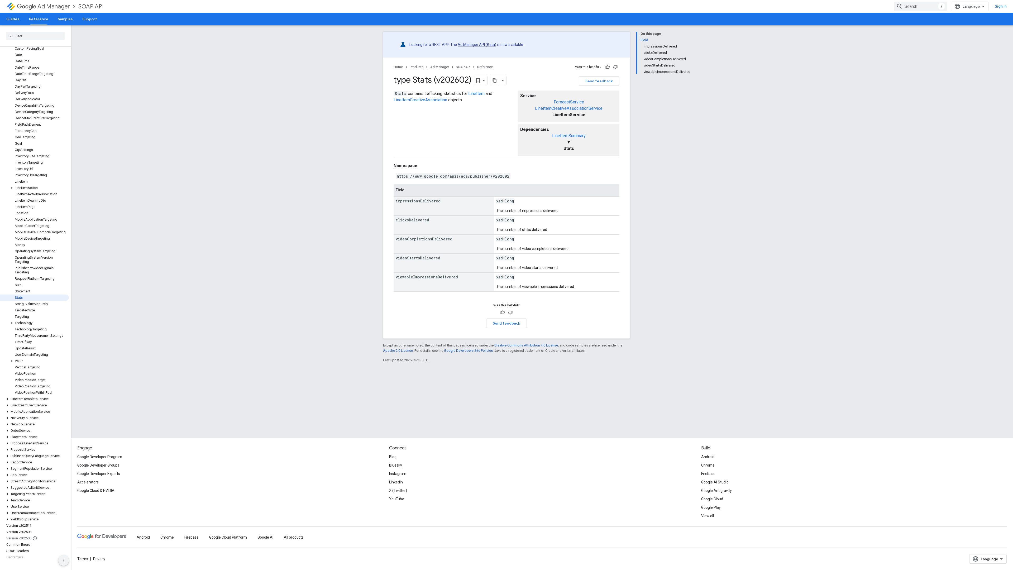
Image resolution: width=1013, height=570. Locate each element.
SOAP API (91, 6)
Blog (392, 457)
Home (398, 67)
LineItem (476, 93)
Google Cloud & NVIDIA (95, 490)
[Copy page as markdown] (494, 80)
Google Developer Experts (98, 474)
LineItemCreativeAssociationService (569, 108)
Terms (82, 559)
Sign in (1001, 6)
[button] (34, 188)
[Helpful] (607, 67)
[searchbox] (35, 36)
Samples (65, 19)
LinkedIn (396, 482)
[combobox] (920, 6)
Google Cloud (712, 499)
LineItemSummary (569, 135)
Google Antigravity (716, 490)
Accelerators (88, 482)
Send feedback (599, 81)
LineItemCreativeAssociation (420, 99)
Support (89, 19)
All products (294, 537)
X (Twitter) (398, 490)
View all (707, 516)
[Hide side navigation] (63, 560)
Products (416, 67)
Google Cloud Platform (228, 537)
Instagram (397, 474)
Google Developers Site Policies (468, 351)
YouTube (396, 499)
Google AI (265, 537)
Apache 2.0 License (398, 351)
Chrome (708, 465)
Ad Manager (53, 6)
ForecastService (569, 101)
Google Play (711, 507)
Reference (38, 19)
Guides (13, 19)
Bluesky (395, 465)
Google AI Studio (715, 482)
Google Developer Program (99, 457)
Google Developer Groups (98, 465)
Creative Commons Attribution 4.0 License (526, 345)
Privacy (99, 559)
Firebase (708, 474)
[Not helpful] (615, 67)
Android (707, 457)
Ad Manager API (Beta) (477, 44)
